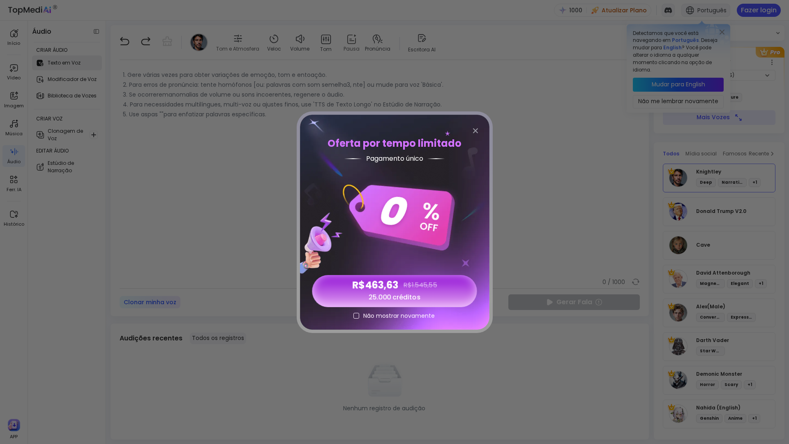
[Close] (475, 131)
